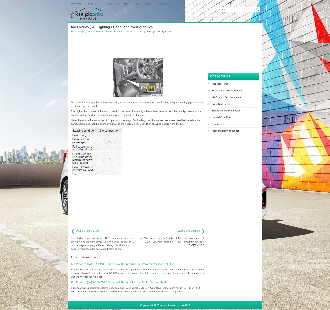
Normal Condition (221, 117)
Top (136, 3)
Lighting (141, 31)
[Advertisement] (138, 45)
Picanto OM (94, 3)
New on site (218, 124)
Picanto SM (112, 3)
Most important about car (225, 130)
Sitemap (148, 3)
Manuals (76, 3)
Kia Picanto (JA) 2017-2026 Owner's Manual (91, 31)
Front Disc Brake (221, 104)
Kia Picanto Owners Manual (227, 90)
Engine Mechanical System (226, 110)
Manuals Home (220, 83)
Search (162, 3)
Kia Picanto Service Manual (226, 97)
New (126, 3)
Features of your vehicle (125, 31)
